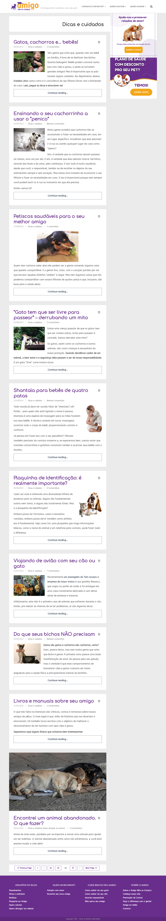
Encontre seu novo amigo (58, 894)
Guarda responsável (94, 898)
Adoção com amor (55, 890)
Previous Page (25, 868)
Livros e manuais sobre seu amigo (54, 701)
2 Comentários (53, 47)
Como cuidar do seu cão (96, 894)
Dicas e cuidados (35, 47)
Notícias (12, 898)
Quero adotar (15, 905)
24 (51, 868)
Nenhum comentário (55, 124)
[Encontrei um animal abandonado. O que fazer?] (57, 781)
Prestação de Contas (133, 898)
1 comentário (52, 226)
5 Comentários (53, 322)
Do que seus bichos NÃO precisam (54, 634)
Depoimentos (15, 890)
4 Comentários (53, 706)
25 (58, 868)
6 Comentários (53, 488)
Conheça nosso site (131, 894)
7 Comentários (53, 571)
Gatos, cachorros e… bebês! (46, 42)
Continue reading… (58, 93)
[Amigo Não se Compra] (24, 6)
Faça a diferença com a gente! (137, 901)
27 (73, 868)
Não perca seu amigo (95, 901)
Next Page (90, 868)
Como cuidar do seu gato (97, 890)
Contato (127, 908)
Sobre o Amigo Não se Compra (137, 890)
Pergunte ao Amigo (18, 901)
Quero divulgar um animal (54, 828)
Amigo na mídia (130, 905)
